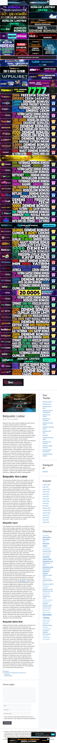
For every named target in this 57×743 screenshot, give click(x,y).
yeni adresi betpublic (46, 637)
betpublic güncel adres (47, 576)
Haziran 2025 (46, 489)
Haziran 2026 (46, 484)
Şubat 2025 (46, 494)
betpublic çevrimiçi (46, 621)
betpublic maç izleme (46, 592)
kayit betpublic (47, 634)
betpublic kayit (7, 672)
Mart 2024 (46, 519)
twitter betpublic (46, 635)
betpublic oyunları (46, 594)
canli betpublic (45, 627)
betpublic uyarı (22, 672)
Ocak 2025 (46, 496)
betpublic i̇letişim (46, 585)
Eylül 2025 (45, 487)
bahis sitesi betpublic (47, 538)
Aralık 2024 (46, 498)
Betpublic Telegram (46, 610)
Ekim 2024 (46, 503)
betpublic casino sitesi (47, 558)
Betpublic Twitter (47, 616)
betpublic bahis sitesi (46, 549)
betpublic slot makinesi (47, 608)
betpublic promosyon (46, 601)
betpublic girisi (48, 567)
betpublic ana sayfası (46, 547)
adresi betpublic (46, 535)
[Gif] (28, 158)
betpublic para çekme (46, 597)
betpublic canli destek (47, 553)
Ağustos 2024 (47, 508)
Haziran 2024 (46, 512)
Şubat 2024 (46, 522)
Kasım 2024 (46, 501)
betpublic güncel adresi (47, 578)
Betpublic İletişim (8, 675)
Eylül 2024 (46, 505)
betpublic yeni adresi (46, 620)
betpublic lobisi (15, 672)
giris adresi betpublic (46, 631)
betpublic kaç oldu (48, 589)
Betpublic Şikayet (47, 625)
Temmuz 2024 (47, 510)
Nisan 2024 (46, 517)
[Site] (28, 97)
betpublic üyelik (45, 623)
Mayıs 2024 (46, 515)
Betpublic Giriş (47, 404)
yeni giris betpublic (46, 639)
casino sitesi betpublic (47, 628)
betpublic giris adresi (46, 564)
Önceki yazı (7, 674)
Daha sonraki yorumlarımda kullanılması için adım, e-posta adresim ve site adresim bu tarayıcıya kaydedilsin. (20, 717)
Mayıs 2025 (46, 491)
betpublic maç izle (48, 591)
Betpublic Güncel (46, 572)
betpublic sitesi (47, 606)
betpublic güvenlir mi (47, 581)
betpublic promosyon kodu (47, 604)
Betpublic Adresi (47, 401)
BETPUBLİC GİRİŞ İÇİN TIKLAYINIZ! (28, 57)
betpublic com (48, 561)
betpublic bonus (47, 551)
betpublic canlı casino (46, 554)
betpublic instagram (48, 584)
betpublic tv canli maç (47, 612)
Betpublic (6, 671)
